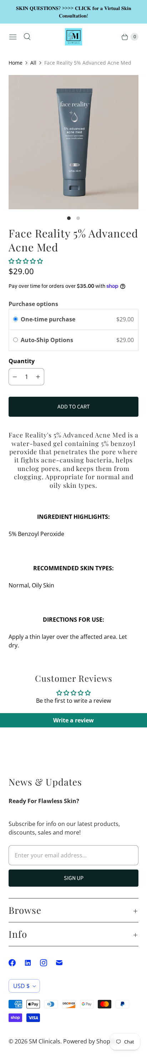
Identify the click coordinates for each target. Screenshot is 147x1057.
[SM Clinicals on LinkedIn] (32, 963)
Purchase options (33, 304)
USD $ (21, 986)
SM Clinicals (44, 1041)
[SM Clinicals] (73, 37)
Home (15, 62)
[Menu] (13, 36)
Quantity (22, 361)
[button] (26, 261)
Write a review (73, 720)
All (33, 62)
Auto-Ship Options (48, 340)
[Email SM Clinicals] (63, 963)
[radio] (15, 319)
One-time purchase (48, 319)
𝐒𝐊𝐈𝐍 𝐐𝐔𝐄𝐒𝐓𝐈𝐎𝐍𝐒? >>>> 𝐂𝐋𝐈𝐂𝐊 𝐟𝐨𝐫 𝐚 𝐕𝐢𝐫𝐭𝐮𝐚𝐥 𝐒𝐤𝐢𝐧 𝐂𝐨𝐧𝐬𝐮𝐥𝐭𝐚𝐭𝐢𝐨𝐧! (73, 12)
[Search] (27, 36)
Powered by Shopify (89, 1041)
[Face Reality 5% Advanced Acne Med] (73, 142)
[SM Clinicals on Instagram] (48, 963)
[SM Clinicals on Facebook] (16, 963)
